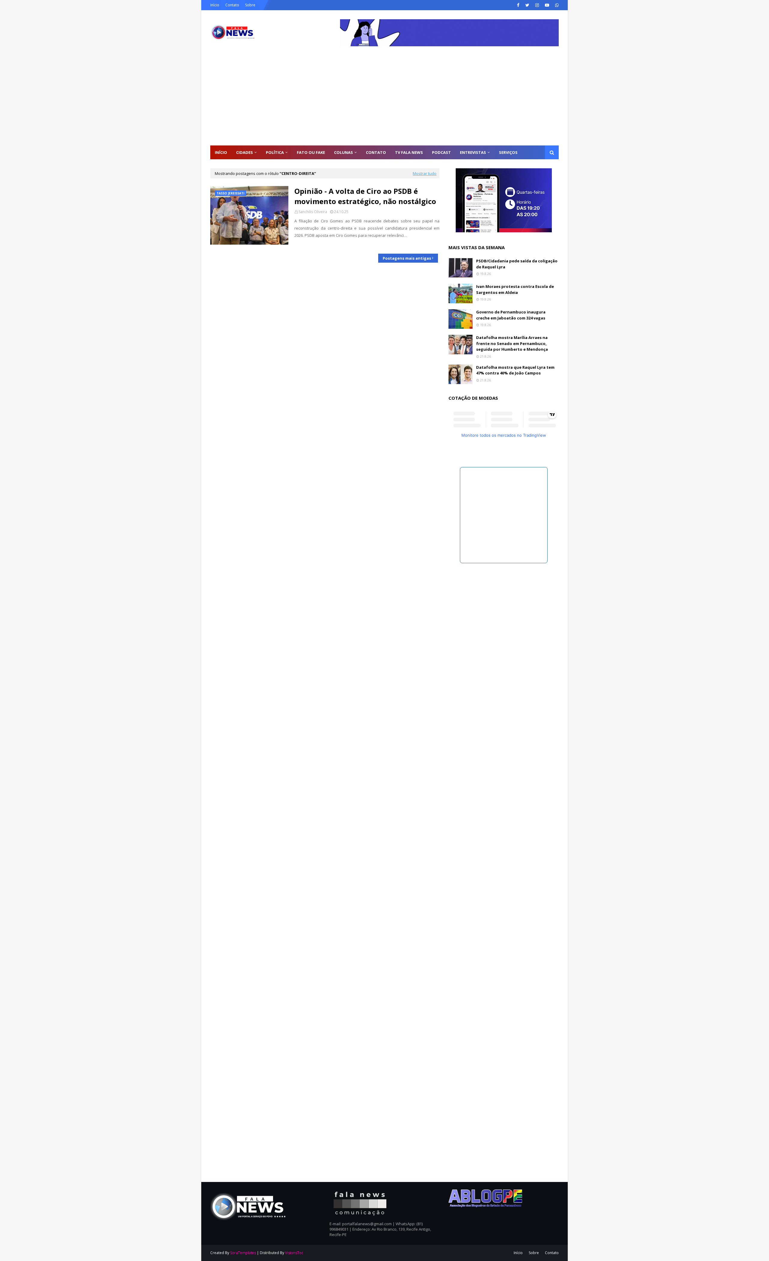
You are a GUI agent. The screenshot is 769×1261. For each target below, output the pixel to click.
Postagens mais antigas (407, 258)
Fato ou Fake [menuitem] (311, 152)
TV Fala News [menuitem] (409, 152)
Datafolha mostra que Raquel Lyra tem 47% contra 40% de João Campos (515, 370)
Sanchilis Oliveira (313, 211)
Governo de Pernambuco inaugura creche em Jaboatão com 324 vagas (511, 315)
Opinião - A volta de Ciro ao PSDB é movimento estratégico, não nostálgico (365, 196)
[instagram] (537, 5)
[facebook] (518, 5)
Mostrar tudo (424, 173)
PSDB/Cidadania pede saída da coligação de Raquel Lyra (517, 264)
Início (214, 5)
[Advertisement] (384, 100)
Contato (232, 5)
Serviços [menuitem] (508, 152)
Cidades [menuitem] (244, 152)
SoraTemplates (243, 1252)
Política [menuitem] (275, 152)
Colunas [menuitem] (343, 152)
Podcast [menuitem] (441, 152)
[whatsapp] (556, 5)
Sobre (250, 5)
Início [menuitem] (221, 152)
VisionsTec (294, 1252)
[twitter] (527, 5)
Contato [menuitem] (376, 152)
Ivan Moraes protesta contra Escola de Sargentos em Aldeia (515, 289)
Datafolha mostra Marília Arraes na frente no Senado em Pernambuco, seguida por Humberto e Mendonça (512, 343)
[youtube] (547, 5)
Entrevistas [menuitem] (473, 152)
